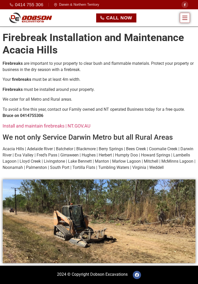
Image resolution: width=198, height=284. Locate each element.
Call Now (119, 17)
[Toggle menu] (185, 18)
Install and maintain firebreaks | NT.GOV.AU (46, 126)
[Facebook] (185, 4)
